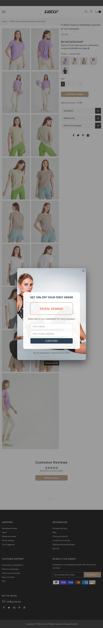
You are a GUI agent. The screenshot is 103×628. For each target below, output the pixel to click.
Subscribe (51, 340)
